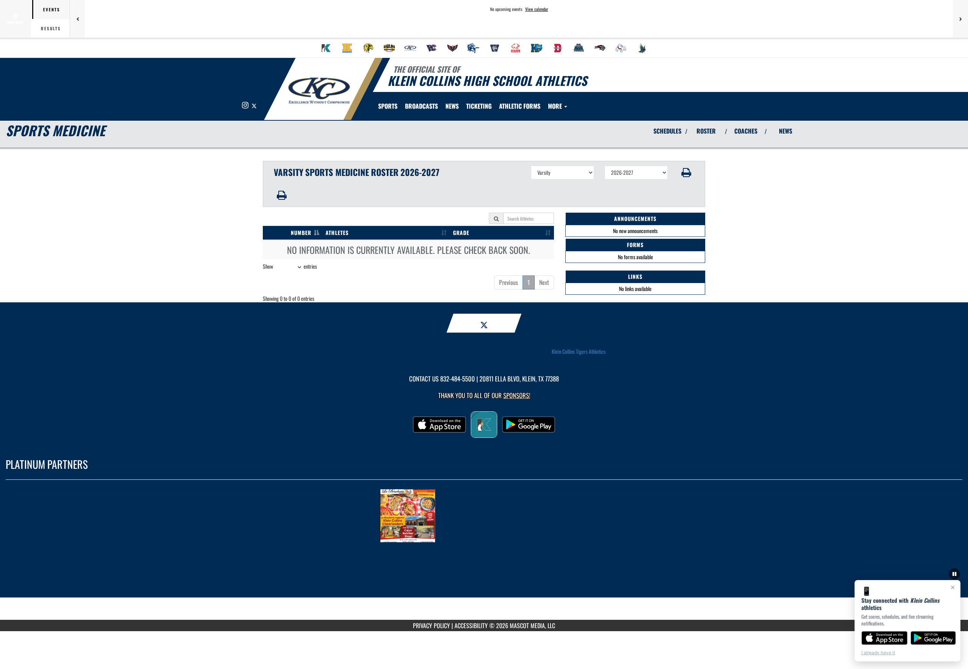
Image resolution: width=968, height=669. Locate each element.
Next (544, 282)
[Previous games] (77, 19)
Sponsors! (516, 395)
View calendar (536, 9)
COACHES (745, 131)
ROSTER (706, 131)
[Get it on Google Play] (933, 638)
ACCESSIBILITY (471, 625)
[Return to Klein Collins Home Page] (319, 90)
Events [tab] (51, 9)
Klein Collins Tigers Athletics (578, 351)
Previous (508, 282)
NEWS (785, 131)
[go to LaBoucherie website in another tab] (484, 515)
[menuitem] (326, 48)
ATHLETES (337, 232)
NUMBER (301, 232)
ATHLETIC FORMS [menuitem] (519, 105)
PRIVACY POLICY (431, 625)
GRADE (461, 232)
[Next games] (960, 19)
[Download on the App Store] (884, 638)
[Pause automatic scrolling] (954, 574)
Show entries (290, 266)
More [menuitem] (555, 105)
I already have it (878, 652)
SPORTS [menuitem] (387, 105)
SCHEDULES (667, 131)
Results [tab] (51, 28)
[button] (686, 172)
